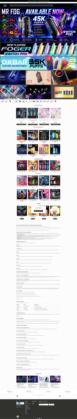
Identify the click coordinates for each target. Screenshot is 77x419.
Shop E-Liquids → (18, 316)
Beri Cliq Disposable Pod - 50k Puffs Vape (55, 171)
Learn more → (38, 348)
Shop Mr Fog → (51, 256)
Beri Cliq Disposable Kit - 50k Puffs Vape (44, 171)
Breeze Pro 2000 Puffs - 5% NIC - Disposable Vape (22, 186)
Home (26, 409)
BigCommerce (19, 418)
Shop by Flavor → (18, 299)
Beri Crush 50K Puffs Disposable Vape (33, 171)
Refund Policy (26, 406)
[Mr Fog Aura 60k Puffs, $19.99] (21, 113)
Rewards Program (27, 407)
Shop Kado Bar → (59, 253)
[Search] (52, 5)
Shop (25, 411)
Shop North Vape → (41, 266)
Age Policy (26, 402)
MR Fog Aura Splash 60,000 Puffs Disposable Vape (32, 120)
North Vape (33, 403)
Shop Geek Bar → (20, 246)
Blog (25, 412)
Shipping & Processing (27, 408)
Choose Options (21, 124)
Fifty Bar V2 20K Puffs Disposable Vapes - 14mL (22, 171)
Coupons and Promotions (28, 403)
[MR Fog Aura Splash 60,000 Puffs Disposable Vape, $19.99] (32, 113)
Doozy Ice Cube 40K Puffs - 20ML (44, 186)
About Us (26, 410)
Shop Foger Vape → (46, 269)
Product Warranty (27, 405)
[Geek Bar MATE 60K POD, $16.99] (55, 113)
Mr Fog (33, 402)
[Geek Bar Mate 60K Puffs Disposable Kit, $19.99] (44, 113)
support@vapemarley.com (36, 345)
